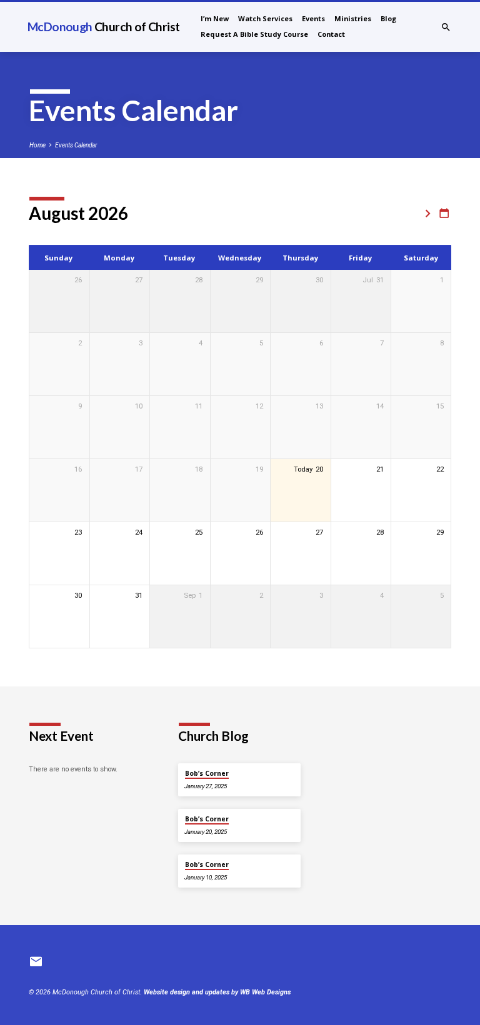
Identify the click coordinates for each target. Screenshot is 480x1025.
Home (37, 145)
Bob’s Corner (207, 773)
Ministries (352, 18)
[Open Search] (446, 27)
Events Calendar (76, 145)
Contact (331, 34)
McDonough (103, 26)
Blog (388, 18)
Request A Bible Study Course (254, 34)
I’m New (215, 18)
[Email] (36, 962)
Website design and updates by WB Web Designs (217, 992)
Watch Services (265, 18)
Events (313, 18)
